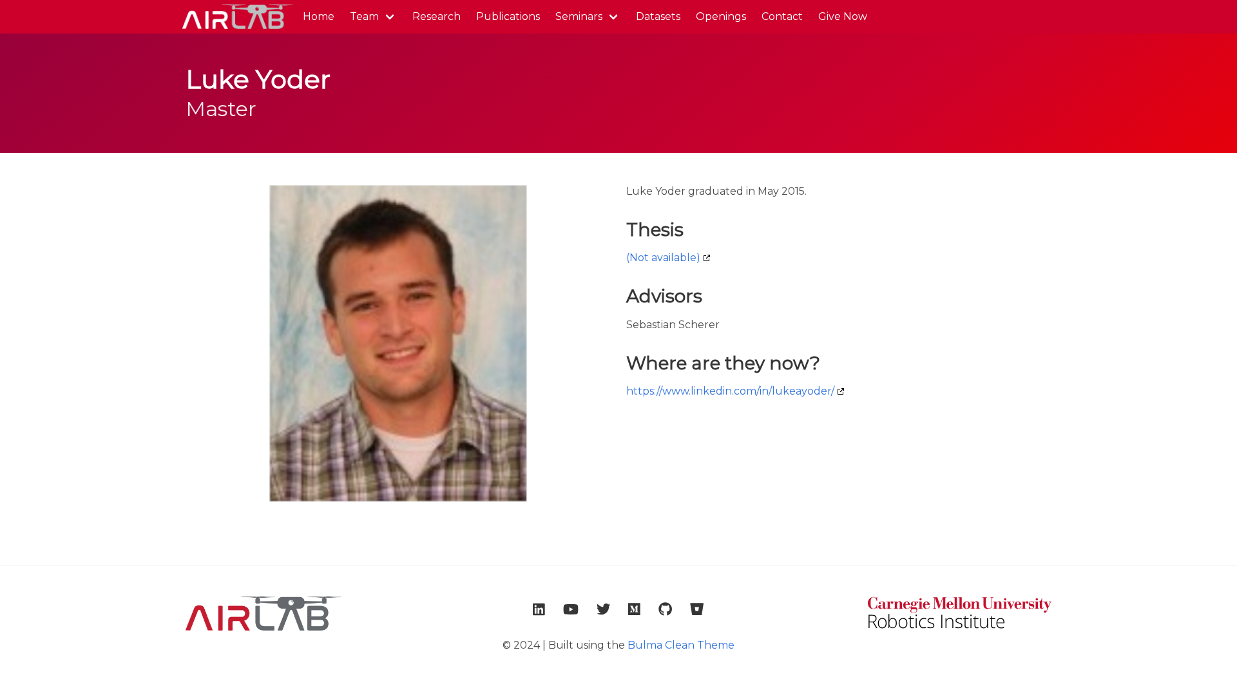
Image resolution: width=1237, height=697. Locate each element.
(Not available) (663, 257)
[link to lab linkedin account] (539, 609)
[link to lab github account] (665, 609)
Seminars (578, 16)
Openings (721, 16)
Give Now (842, 16)
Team (364, 16)
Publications (508, 16)
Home (318, 16)
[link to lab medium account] (634, 609)
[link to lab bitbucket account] (696, 609)
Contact (782, 16)
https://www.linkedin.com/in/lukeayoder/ (730, 391)
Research (436, 16)
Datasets (658, 16)
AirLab (236, 17)
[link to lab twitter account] (603, 609)
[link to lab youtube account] (570, 609)
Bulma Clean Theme (681, 645)
